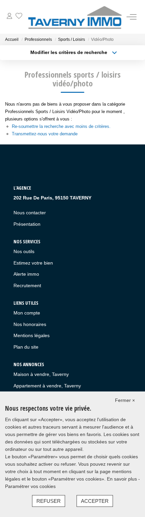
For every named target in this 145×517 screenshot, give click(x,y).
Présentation (26, 224)
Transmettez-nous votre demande (45, 133)
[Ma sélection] (19, 16)
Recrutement (27, 285)
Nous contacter (29, 212)
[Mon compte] (9, 16)
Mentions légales (31, 335)
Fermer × (125, 400)
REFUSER (48, 501)
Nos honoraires (29, 324)
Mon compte (26, 313)
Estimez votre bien (33, 263)
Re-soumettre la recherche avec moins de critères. (61, 126)
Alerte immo (26, 274)
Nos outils (23, 251)
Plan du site (25, 347)
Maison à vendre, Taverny (41, 374)
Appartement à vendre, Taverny (47, 385)
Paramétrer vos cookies (30, 486)
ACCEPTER (95, 501)
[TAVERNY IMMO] (74, 16)
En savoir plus (122, 479)
